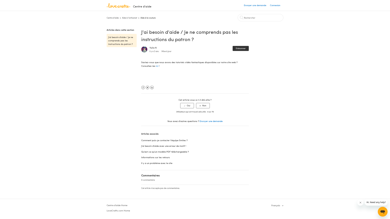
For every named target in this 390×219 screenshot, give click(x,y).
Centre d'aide (113, 17)
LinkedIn (152, 87)
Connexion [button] (275, 5)
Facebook (143, 87)
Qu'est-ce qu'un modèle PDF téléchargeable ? (165, 151)
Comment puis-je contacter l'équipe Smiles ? (164, 140)
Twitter (147, 87)
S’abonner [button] (241, 48)
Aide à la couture (148, 17)
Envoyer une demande (255, 5)
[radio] (187, 105)
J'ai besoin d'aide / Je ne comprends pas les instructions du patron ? (120, 40)
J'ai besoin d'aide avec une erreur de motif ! (163, 145)
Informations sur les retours (155, 157)
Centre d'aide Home (117, 205)
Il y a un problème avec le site (156, 163)
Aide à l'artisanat (129, 17)
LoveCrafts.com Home (118, 210)
